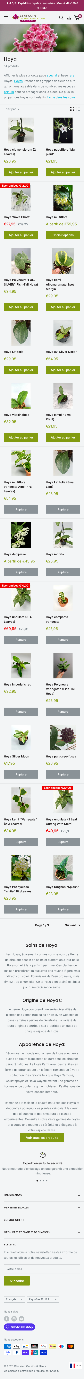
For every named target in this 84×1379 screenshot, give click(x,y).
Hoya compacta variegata (57, 619)
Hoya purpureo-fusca (61, 756)
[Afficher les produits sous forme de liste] (78, 109)
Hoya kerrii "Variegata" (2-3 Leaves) (20, 822)
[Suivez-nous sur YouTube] (21, 1319)
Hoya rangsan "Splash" (62, 887)
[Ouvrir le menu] (6, 17)
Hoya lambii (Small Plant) (59, 417)
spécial (52, 75)
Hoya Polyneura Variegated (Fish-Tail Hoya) (60, 689)
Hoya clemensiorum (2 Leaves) (20, 152)
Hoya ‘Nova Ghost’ (17, 217)
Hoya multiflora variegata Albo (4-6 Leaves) (18, 486)
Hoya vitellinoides (16, 415)
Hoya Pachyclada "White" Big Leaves (17, 889)
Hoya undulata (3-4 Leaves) (18, 619)
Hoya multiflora (57, 217)
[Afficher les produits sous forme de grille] (72, 109)
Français (11, 1299)
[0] (76, 17)
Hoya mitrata (55, 554)
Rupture (21, 509)
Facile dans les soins (61, 97)
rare (71, 75)
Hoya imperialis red (17, 684)
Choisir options (63, 235)
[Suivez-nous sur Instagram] (14, 1319)
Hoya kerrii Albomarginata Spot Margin (60, 284)
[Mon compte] (69, 18)
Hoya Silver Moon (16, 756)
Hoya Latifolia (13, 352)
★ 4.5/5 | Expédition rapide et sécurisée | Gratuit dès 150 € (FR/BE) (42, 5)
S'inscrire (17, 1281)
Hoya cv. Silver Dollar (61, 352)
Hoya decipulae (15, 554)
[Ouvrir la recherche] (61, 18)
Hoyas (18, 81)
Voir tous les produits (42, 1138)
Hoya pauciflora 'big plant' (60, 152)
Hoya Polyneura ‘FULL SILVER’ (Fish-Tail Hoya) (21, 282)
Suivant (70, 925)
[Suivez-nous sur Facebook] (6, 1319)
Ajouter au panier (21, 172)
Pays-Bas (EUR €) (39, 1299)
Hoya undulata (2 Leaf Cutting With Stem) (61, 822)
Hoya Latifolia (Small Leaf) (60, 484)
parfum (9, 92)
